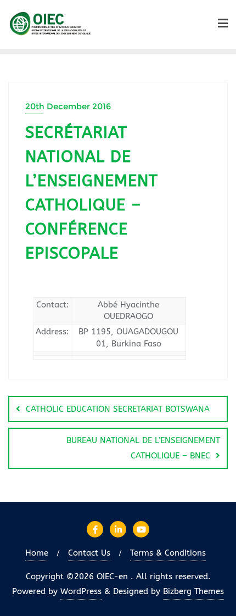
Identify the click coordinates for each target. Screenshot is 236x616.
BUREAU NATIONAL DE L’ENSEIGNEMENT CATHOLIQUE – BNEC (143, 448)
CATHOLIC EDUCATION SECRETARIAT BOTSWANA (118, 409)
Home (36, 553)
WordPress (81, 591)
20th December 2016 (68, 106)
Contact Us (89, 553)
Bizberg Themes (193, 591)
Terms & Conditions (168, 553)
